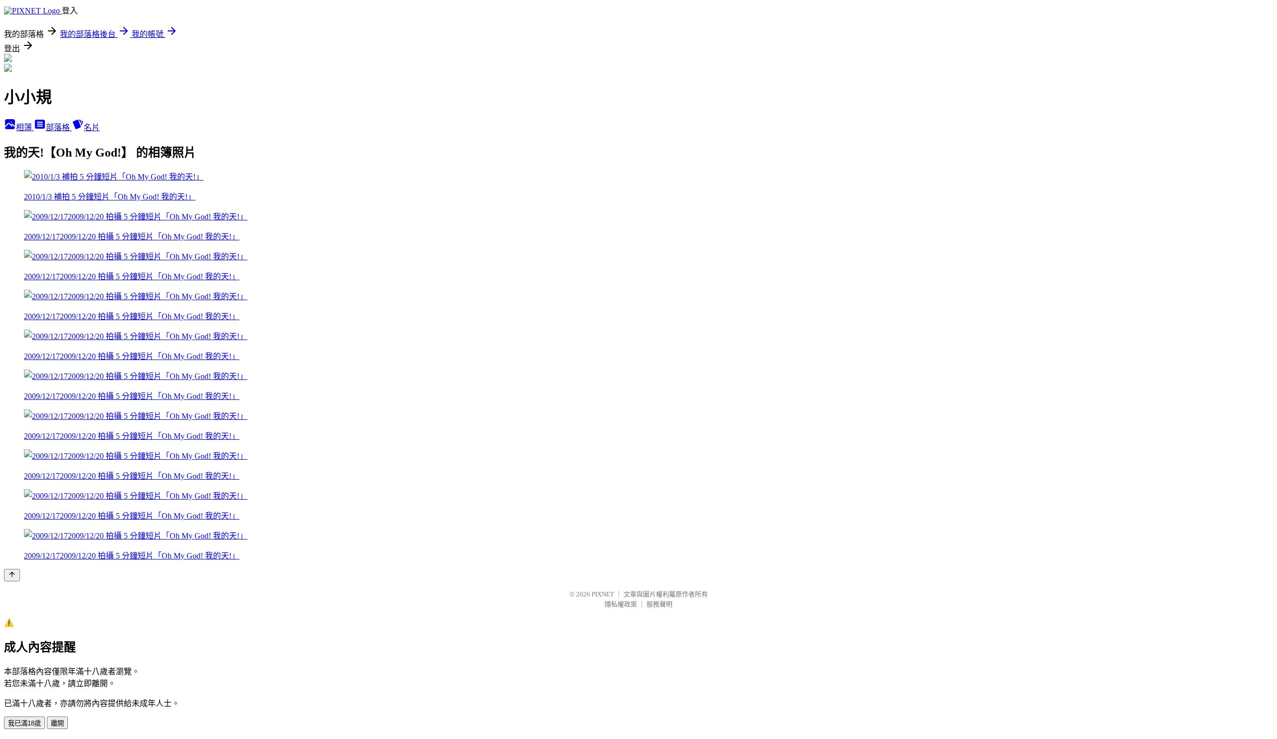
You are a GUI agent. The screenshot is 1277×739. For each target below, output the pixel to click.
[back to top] (12, 575)
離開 (57, 723)
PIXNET (603, 594)
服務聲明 (659, 604)
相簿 (25, 127)
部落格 (59, 127)
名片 (92, 127)
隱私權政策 (621, 604)
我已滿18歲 (24, 723)
